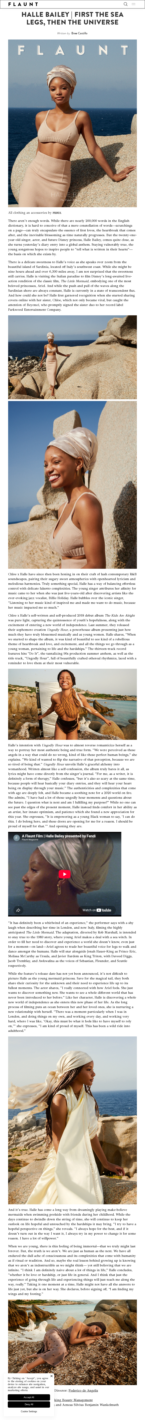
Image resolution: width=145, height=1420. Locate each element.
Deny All (29, 1404)
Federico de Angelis (83, 1390)
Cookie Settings (29, 1411)
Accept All (29, 1397)
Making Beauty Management (71, 1400)
